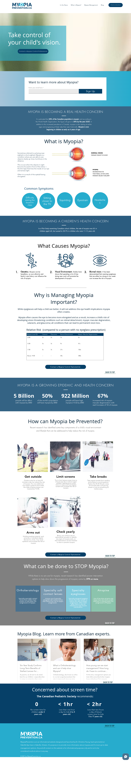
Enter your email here (35, 87)
